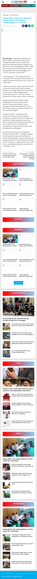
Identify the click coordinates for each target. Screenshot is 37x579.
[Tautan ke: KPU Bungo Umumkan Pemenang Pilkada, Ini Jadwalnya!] (6, 415)
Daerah (12, 26)
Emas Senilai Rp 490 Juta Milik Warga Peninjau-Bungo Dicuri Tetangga (16, 319)
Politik (15, 26)
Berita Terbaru (6, 26)
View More (18, 283)
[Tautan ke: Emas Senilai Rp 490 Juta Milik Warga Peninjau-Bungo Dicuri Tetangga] (18, 306)
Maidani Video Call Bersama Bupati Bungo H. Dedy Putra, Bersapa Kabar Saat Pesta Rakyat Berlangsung (18, 390)
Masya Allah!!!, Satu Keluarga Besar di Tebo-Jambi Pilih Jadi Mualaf (10, 179)
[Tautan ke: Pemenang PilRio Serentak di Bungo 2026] (6, 485)
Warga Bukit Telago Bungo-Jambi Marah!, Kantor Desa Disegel (22, 553)
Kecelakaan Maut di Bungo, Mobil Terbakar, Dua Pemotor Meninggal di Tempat (26, 179)
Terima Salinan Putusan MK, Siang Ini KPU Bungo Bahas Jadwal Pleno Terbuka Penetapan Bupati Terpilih (22, 421)
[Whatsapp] (32, 25)
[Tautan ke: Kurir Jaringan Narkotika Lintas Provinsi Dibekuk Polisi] (6, 353)
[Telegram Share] (29, 25)
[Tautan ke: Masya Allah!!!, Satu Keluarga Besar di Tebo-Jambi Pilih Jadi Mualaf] (18, 447)
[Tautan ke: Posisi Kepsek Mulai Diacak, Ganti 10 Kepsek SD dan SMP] (6, 546)
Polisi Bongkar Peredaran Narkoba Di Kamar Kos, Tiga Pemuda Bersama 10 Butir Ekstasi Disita (23, 324)
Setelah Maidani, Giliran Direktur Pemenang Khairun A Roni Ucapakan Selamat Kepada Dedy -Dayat (22, 404)
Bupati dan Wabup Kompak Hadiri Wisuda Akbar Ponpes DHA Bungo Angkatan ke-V (22, 562)
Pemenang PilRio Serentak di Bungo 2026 (22, 483)
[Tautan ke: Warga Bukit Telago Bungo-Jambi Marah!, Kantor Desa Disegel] (6, 555)
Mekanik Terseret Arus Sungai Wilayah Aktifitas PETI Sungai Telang (9, 154)
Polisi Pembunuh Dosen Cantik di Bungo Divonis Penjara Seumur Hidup (10, 209)
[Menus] (2, 2)
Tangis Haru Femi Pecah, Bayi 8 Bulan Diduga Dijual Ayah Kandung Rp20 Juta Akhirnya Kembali (23, 342)
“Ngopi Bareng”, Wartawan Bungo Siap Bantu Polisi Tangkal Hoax (26, 209)
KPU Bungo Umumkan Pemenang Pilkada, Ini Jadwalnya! (21, 412)
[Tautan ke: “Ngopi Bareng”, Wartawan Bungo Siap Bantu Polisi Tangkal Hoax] (6, 476)
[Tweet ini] (26, 25)
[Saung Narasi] (19, 2)
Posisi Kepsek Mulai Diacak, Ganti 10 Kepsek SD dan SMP (22, 544)
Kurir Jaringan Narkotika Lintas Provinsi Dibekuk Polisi (10, 194)
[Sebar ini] (23, 25)
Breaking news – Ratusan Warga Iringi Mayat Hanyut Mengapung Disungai (27, 155)
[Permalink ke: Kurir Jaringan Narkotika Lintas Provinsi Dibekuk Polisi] (10, 188)
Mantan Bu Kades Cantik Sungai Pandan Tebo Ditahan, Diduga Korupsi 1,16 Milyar (26, 194)
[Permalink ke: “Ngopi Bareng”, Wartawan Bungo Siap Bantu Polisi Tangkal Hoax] (26, 203)
